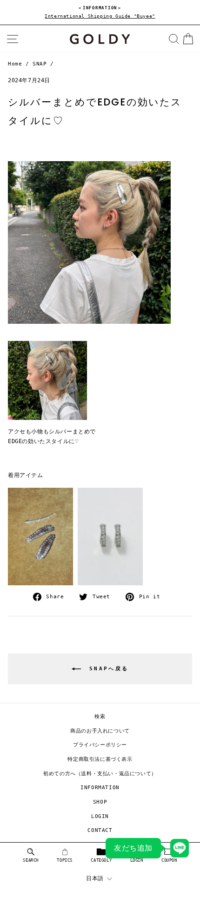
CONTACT (99, 830)
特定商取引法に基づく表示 (99, 759)
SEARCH (31, 860)
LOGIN (100, 816)
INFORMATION (100, 788)
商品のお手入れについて (100, 731)
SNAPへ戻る (106, 669)
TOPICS (65, 860)
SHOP (100, 802)
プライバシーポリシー (100, 745)
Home (15, 64)
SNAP (40, 64)
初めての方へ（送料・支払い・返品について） (100, 774)
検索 (99, 716)
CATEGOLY (101, 860)
